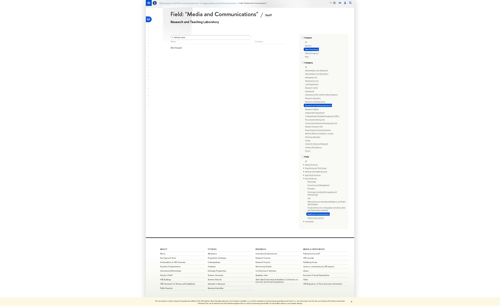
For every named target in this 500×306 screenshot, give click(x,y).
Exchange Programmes (217, 271)
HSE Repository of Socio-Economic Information (322, 284)
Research (261, 249)
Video (305, 279)
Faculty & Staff (166, 275)
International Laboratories (266, 253)
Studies (212, 249)
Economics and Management (318, 185)
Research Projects (263, 262)
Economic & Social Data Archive (316, 275)
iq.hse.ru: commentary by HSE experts (318, 266)
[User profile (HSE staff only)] (345, 3)
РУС (331, 3)
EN (334, 3)
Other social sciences (316, 218)
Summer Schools (214, 279)
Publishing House (310, 262)
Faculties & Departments (170, 266)
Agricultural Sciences (313, 175)
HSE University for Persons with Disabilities (177, 284)
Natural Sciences (311, 164)
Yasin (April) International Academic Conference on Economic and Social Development (277, 280)
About (163, 249)
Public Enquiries (166, 288)
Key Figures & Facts (168, 258)
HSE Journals (308, 258)
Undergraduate (214, 262)
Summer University (215, 275)
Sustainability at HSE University (173, 262)
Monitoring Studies (263, 266)
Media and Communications (318, 214)
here (249, 301)
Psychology (312, 181)
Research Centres (263, 258)
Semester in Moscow (216, 284)
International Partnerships (170, 271)
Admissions (212, 253)
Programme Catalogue (217, 258)
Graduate (212, 266)
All (148, 19)
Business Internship (215, 288)
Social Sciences (311, 178)
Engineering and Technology (315, 168)
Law (309, 198)
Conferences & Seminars (266, 271)
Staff (268, 15)
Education (311, 188)
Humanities (309, 221)
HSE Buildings (165, 279)
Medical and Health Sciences (316, 171)
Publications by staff (311, 253)
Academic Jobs (262, 275)
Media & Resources (314, 249)
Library (306, 271)
